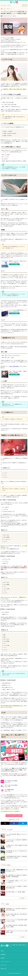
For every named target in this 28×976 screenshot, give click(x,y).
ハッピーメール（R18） (12, 785)
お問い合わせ (3, 968)
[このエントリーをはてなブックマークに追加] (22, 823)
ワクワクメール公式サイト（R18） (14, 815)
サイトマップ (3, 965)
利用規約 (2, 958)
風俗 (4, 8)
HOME (2, 950)
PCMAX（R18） (10, 789)
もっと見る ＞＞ (22, 898)
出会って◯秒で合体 (13, 366)
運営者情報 (3, 954)
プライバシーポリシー (5, 961)
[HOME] (1, 9)
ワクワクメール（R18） (12, 780)
